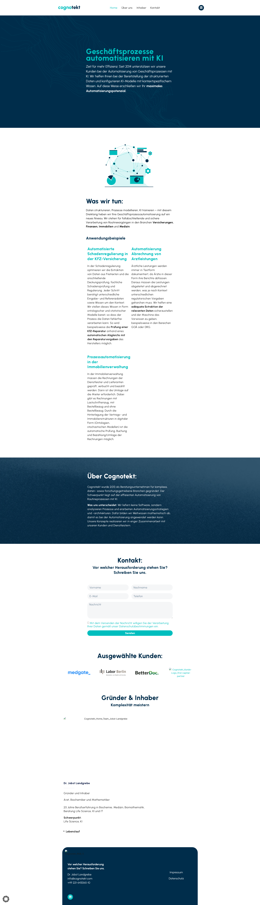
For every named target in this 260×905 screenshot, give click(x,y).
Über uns (127, 7)
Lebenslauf (73, 831)
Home (113, 7)
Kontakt (155, 7)
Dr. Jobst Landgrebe (77, 783)
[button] (105, 831)
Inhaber (141, 7)
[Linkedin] (201, 7)
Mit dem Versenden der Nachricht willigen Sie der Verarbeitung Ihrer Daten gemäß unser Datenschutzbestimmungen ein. (128, 624)
